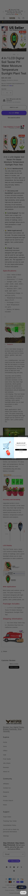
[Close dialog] (27, 437)
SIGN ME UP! (21, 449)
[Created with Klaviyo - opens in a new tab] (14, 458)
